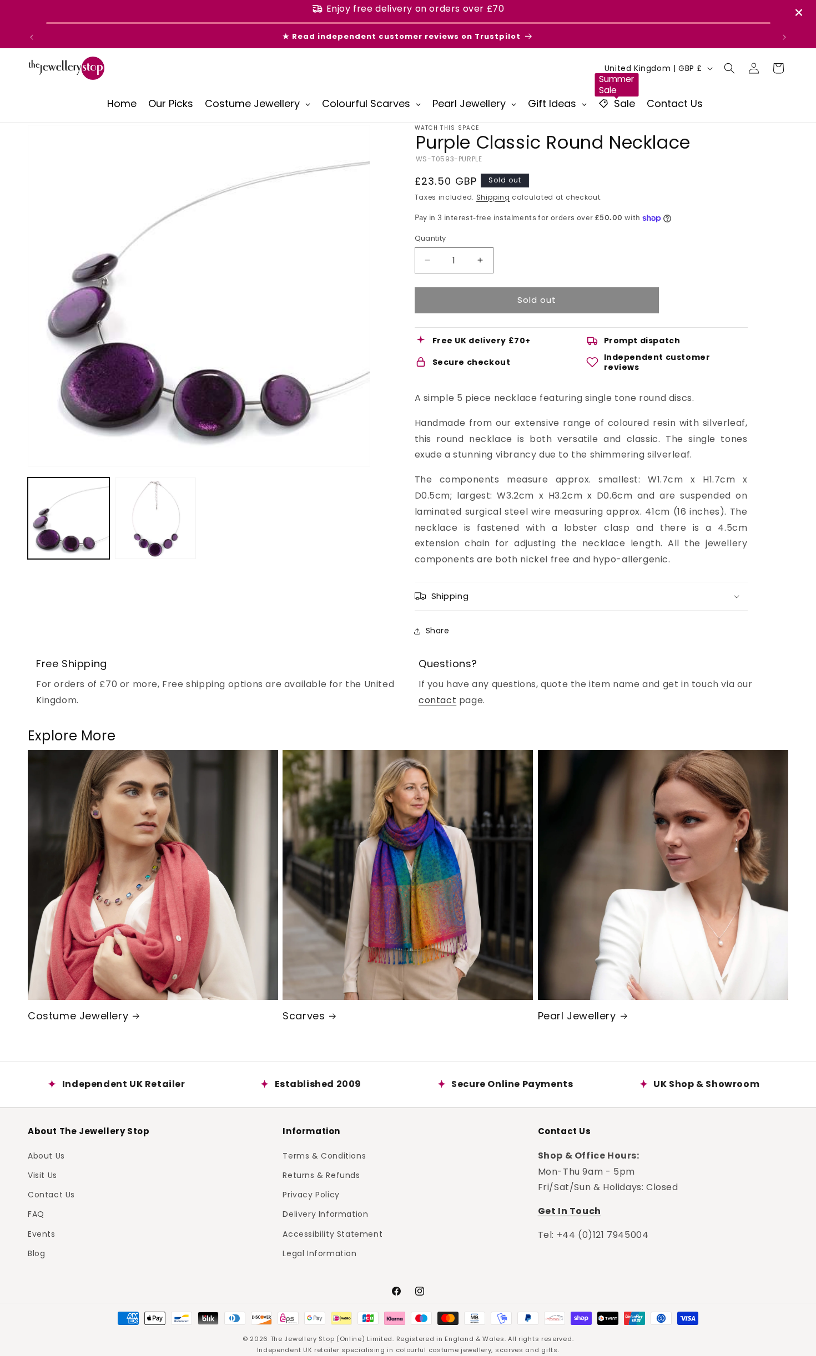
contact (437, 700)
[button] (729, 68)
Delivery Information (325, 1214)
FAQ (36, 1214)
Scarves (304, 1015)
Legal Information (319, 1252)
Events (42, 1233)
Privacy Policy (311, 1194)
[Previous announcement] (31, 37)
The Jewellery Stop (302, 1338)
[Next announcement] (784, 37)
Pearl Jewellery (577, 1015)
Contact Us (51, 1194)
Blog (36, 1252)
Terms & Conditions (324, 1155)
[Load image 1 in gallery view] (68, 518)
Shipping (493, 197)
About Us (46, 1155)
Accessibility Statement (332, 1233)
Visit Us (42, 1174)
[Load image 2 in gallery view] (156, 518)
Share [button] (438, 630)
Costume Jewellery (78, 1015)
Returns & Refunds (321, 1174)
